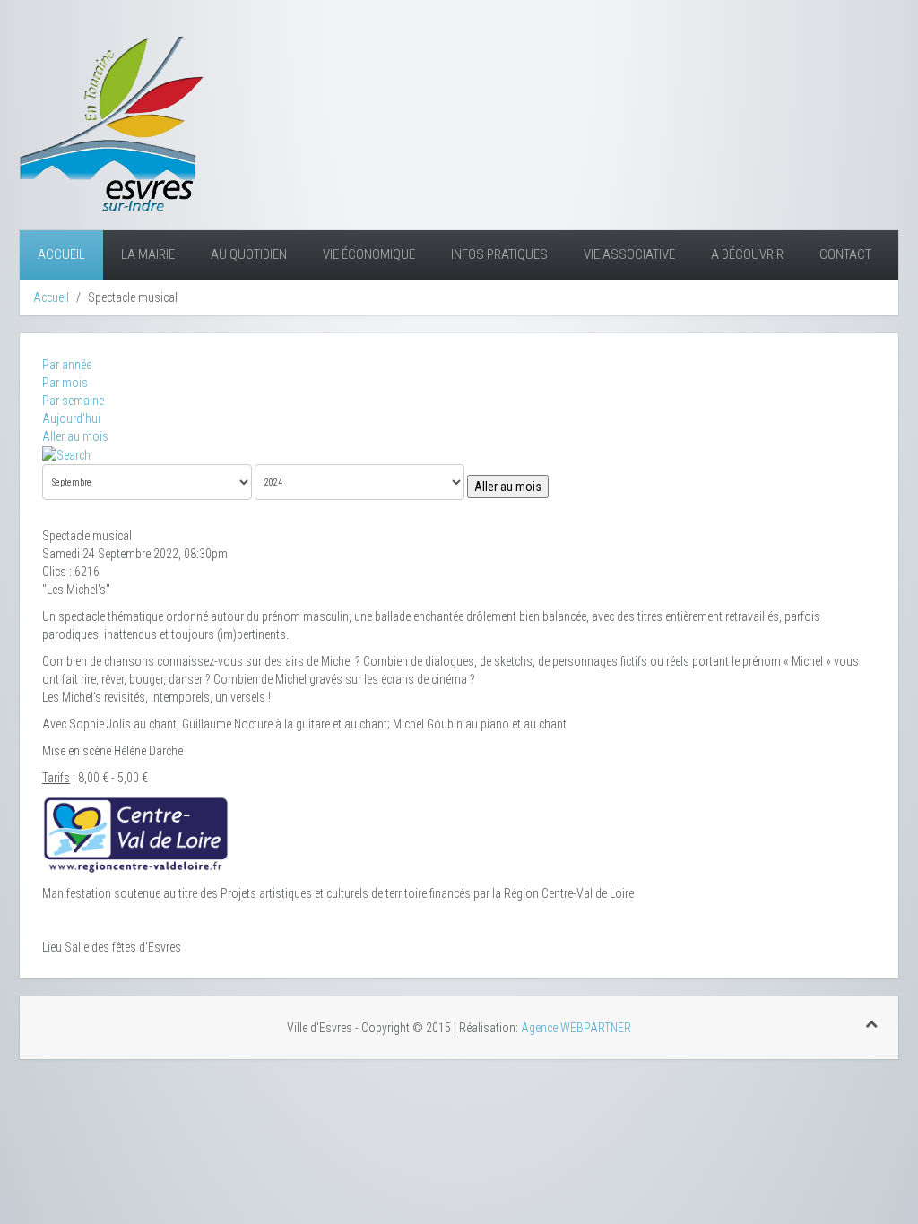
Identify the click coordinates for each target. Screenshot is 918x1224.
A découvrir (747, 254)
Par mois (65, 382)
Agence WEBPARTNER (576, 1028)
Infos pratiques (499, 254)
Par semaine (73, 400)
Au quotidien (249, 254)
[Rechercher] (66, 454)
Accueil (61, 254)
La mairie (148, 254)
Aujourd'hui (71, 418)
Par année (66, 365)
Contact (845, 254)
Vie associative (629, 254)
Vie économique (369, 254)
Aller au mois (75, 436)
